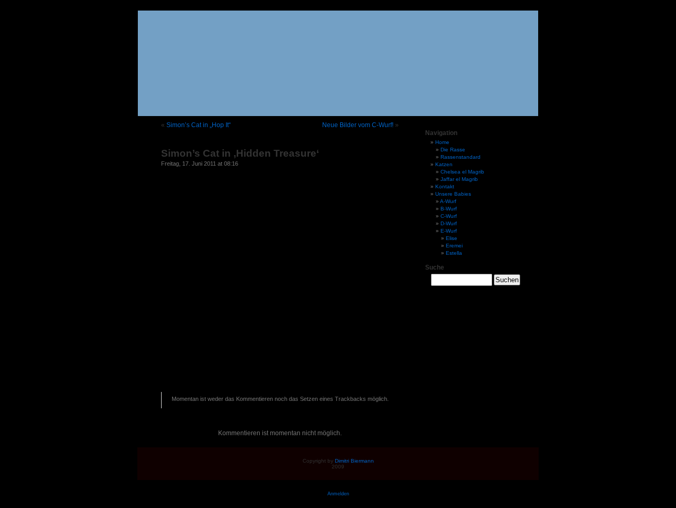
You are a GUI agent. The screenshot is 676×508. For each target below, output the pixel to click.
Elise (451, 238)
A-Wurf (448, 201)
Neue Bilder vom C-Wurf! (357, 125)
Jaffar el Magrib (459, 179)
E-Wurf (448, 231)
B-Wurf (448, 209)
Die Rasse (452, 149)
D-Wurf (448, 223)
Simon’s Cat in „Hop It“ (198, 125)
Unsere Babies (453, 194)
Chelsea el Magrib (462, 172)
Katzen (444, 164)
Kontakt (444, 186)
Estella (454, 253)
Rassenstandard (460, 157)
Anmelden (338, 493)
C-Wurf (448, 216)
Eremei (454, 245)
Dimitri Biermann (354, 461)
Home (442, 142)
